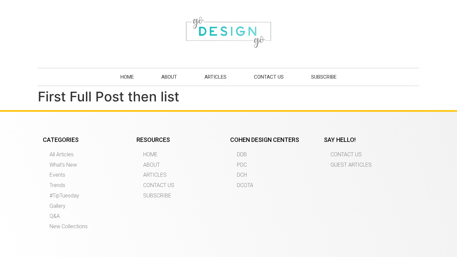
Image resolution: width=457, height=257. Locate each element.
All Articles (62, 154)
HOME (127, 77)
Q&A (55, 216)
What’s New (63, 165)
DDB (242, 154)
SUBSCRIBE (324, 77)
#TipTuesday (64, 195)
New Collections (69, 226)
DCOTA (245, 185)
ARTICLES (215, 77)
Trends (57, 185)
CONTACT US (269, 77)
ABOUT (169, 77)
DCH (242, 175)
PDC (242, 165)
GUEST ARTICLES (351, 165)
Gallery (58, 206)
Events (57, 175)
